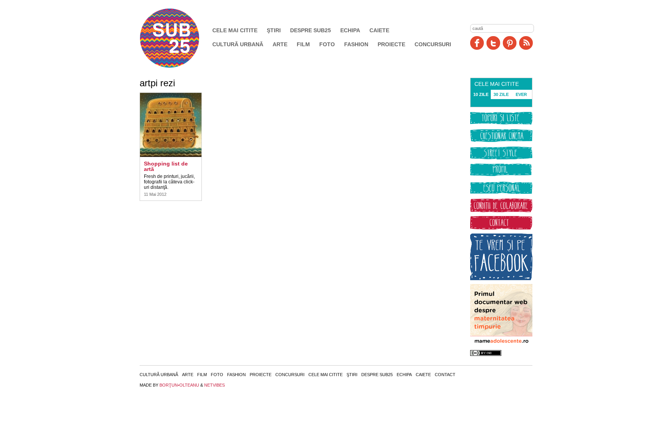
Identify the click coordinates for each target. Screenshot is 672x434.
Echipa (350, 30)
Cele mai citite (234, 30)
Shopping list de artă (166, 166)
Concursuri (433, 44)
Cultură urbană (237, 44)
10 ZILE (480, 94)
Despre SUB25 (310, 30)
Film (303, 44)
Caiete (379, 30)
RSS (526, 43)
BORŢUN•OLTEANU (179, 385)
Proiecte (391, 44)
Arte (280, 44)
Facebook (477, 43)
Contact (445, 374)
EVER (521, 94)
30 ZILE (501, 94)
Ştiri (274, 30)
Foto (327, 44)
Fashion (356, 44)
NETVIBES (214, 385)
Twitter (493, 43)
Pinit (509, 43)
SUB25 (178, 38)
